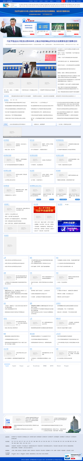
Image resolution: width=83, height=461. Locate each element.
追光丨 (6, 223)
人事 (29, 4)
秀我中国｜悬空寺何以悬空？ (63, 303)
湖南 (49, 448)
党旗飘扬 (36, 224)
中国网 (16, 457)
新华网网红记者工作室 (35, 185)
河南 (44, 448)
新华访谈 (32, 140)
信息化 (5, 325)
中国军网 (58, 457)
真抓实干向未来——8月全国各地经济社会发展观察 (69, 65)
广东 (51, 448)
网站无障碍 (58, 1)
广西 (54, 448)
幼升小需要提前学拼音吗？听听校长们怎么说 (41, 263)
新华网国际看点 (60, 140)
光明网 (55, 457)
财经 (33, 4)
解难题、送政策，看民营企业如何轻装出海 (67, 72)
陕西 (71, 448)
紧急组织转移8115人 (74, 88)
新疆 (15, 450)
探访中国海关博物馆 (47, 136)
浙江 (32, 448)
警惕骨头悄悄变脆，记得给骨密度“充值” (66, 179)
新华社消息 (37, 228)
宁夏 (12, 450)
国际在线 (20, 457)
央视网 (28, 457)
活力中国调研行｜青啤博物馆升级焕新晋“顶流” (15, 365)
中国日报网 (24, 457)
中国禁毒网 (20, 454)
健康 (63, 4)
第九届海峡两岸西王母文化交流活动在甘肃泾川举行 (42, 105)
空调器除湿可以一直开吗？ (11, 195)
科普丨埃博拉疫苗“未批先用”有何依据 (13, 221)
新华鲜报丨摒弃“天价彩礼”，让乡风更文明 (40, 297)
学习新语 (76, 34)
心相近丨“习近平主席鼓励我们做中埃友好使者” (68, 57)
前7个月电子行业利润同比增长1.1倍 (65, 266)
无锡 (26, 450)
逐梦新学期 (69, 31)
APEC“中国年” (50, 222)
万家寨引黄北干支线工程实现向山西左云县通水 (15, 118)
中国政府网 (14, 452)
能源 (5, 340)
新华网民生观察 (7, 170)
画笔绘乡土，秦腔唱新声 (39, 124)
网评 (35, 4)
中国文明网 (19, 452)
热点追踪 (32, 170)
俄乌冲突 (41, 230)
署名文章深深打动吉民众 (59, 44)
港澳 (37, 4)
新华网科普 (6, 185)
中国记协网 (55, 452)
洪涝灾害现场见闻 (63, 88)
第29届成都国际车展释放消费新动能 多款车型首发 (16, 105)
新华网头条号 (68, 443)
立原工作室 (77, 199)
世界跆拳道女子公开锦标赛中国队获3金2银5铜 (41, 108)
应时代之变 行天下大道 (71, 44)
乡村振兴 (58, 310)
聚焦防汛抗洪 (50, 226)
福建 (37, 448)
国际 (31, 4)
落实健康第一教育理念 (56, 31)
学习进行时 (21, 4)
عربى (28, 372)
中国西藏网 (47, 457)
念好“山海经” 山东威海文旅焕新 (72, 84)
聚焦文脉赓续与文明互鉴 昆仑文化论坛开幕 (23, 436)
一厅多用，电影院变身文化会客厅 (64, 164)
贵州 (63, 448)
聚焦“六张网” (43, 222)
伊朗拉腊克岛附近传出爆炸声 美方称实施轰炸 (13, 96)
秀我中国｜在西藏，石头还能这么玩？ (65, 300)
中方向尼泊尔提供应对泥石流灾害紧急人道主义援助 (68, 102)
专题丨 (59, 52)
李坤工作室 (51, 199)
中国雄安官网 (40, 452)
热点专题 (36, 204)
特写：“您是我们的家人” (47, 44)
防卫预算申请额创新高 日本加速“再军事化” (66, 149)
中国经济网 (37, 457)
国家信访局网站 (14, 454)
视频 (69, 4)
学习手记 (32, 34)
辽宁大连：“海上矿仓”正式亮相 (10, 136)
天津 (15, 448)
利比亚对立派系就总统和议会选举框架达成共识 (67, 108)
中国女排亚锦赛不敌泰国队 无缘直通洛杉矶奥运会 (42, 115)
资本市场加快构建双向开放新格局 (64, 343)
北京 (12, 448)
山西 (20, 448)
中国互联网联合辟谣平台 (48, 452)
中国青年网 (33, 457)
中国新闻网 (63, 457)
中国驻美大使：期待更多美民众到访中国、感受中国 (68, 105)
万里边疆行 (37, 226)
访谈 (67, 4)
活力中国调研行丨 (62, 84)
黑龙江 (21, 450)
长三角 (29, 450)
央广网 (51, 457)
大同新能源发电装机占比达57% (12, 346)
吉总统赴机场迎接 (37, 44)
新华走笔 (47, 228)
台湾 (39, 4)
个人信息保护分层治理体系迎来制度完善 (66, 263)
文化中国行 (41, 224)
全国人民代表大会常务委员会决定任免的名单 (14, 263)
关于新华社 (31, 1)
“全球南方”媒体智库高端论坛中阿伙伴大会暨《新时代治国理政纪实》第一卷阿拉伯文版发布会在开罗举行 (32, 426)
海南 (56, 448)
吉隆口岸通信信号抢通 (62, 77)
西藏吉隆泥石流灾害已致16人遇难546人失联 (70, 75)
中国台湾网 (42, 457)
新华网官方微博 (33, 443)
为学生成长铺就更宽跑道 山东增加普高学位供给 (15, 108)
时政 (27, 4)
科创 (53, 4)
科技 (51, 4)
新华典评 (43, 228)
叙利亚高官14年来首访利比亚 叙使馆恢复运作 (58, 96)
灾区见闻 (77, 104)
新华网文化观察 (60, 155)
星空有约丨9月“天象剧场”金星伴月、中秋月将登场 (16, 218)
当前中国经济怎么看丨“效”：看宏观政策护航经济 (68, 61)
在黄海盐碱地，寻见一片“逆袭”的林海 (65, 315)
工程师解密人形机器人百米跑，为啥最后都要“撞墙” (68, 260)
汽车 (31, 279)
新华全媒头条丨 (19, 208)
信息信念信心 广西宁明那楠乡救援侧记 (13, 115)
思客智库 (42, 4)
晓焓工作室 (39, 199)
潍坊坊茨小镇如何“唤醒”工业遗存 (64, 334)
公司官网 (12, 5)
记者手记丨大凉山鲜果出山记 (11, 214)
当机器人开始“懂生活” (46, 160)
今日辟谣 (33, 303)
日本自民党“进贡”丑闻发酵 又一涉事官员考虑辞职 (67, 115)
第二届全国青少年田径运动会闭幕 (64, 365)
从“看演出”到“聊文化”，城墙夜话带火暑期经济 (67, 297)
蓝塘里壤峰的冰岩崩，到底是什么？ (65, 81)
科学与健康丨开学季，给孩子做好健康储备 (40, 266)
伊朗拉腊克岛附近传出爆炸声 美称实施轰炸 (70, 91)
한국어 (51, 372)
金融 (5, 279)
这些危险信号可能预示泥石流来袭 (43, 303)
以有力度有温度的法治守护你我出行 (17, 124)
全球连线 (45, 4)
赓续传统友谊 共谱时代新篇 (28, 31)
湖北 (46, 448)
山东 (41, 448)
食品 (5, 310)
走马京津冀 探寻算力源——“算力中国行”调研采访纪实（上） (21, 330)
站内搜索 (73, 1)
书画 (61, 4)
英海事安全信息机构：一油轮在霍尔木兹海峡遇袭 (36, 96)
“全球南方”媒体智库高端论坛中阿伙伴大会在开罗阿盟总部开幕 (60, 427)
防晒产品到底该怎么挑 (73, 175)
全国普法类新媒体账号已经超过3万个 (39, 300)
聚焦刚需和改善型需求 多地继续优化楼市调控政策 (42, 334)
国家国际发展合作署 (33, 452)
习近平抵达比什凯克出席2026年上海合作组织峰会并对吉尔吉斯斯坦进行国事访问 (42, 41)
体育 (57, 4)
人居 (31, 325)
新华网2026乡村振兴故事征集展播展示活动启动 (67, 312)
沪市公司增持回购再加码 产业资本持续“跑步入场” (68, 346)
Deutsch (59, 372)
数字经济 (6, 294)
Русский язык (36, 372)
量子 (55, 4)
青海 (75, 448)
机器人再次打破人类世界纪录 (11, 334)
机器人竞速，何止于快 (10, 149)
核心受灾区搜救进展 (72, 77)
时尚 (31, 355)
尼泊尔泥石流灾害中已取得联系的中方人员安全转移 (69, 79)
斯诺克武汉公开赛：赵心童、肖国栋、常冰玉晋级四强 (73, 360)
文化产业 (58, 294)
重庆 (58, 448)
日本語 (44, 372)
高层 (25, 4)
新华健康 (58, 170)
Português (66, 372)
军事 (65, 4)
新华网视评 (6, 140)
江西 (39, 448)
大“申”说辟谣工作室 (63, 199)
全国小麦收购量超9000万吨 (11, 315)
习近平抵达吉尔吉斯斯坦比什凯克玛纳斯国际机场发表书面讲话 (19, 44)
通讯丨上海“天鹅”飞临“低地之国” (12, 216)
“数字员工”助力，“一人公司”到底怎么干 (39, 102)
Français (21, 372)
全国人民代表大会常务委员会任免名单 (13, 266)
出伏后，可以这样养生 (62, 289)
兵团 (24, 450)
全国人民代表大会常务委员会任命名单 (13, 260)
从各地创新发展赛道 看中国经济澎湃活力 (66, 68)
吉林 (24, 448)
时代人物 (47, 224)
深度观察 (6, 204)
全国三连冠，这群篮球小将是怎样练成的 (17, 223)
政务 (73, 4)
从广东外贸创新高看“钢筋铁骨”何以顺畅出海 (14, 164)
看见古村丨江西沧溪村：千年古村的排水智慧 (67, 319)
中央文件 (78, 4)
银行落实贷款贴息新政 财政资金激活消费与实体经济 (21, 284)
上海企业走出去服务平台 (28, 454)
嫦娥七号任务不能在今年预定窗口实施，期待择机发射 (74, 196)
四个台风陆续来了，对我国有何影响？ (39, 149)
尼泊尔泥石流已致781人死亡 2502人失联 (66, 104)
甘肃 (73, 448)
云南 (66, 448)
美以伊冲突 (46, 230)
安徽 (34, 448)
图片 (71, 4)
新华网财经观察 (7, 155)
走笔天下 (52, 228)
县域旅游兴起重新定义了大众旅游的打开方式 (41, 343)
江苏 (29, 448)
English (7, 372)
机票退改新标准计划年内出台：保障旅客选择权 (41, 349)
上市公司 (58, 340)
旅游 (33, 340)
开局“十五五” (37, 222)
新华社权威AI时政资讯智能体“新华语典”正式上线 (52, 432)
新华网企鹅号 (14, 445)
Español (14, 372)
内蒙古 (17, 450)
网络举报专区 (78, 1)
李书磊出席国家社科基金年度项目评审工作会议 (15, 102)
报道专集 (76, 20)
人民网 (13, 457)
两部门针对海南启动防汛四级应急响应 (69, 87)
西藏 (68, 448)
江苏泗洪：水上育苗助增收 (68, 136)
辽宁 (22, 448)
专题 (77, 44)
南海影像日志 (43, 226)
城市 (31, 340)
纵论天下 (36, 230)
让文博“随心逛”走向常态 (10, 179)
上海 (27, 448)
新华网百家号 (73, 443)
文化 (59, 4)
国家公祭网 (60, 452)
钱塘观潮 (25, 136)
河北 (17, 448)
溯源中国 (58, 325)
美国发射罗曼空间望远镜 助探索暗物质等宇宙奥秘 (68, 118)
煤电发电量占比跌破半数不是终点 (12, 343)
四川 (61, 448)
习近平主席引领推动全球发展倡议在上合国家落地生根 (20, 76)
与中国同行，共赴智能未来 (37, 164)
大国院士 (52, 224)
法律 (75, 4)
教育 (49, 4)
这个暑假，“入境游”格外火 (36, 179)
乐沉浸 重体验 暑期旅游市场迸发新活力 (39, 346)
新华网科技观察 (34, 155)
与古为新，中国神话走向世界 (65, 124)
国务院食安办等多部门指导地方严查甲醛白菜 (14, 319)
